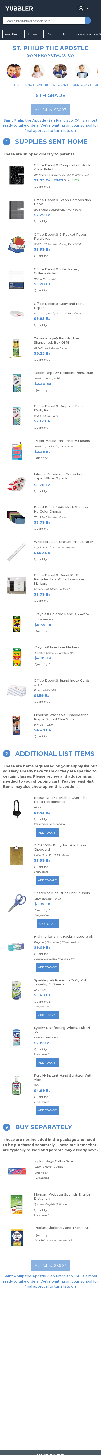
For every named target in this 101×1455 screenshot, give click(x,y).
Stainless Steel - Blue (47, 898)
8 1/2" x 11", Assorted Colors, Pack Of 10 (57, 244)
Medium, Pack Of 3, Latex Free (53, 446)
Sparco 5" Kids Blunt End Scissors (62, 893)
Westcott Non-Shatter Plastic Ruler (63, 542)
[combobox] (44, 20)
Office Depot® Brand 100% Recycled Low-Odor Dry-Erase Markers (59, 579)
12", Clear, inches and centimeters (55, 547)
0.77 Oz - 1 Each (43, 724)
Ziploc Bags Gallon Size (53, 1161)
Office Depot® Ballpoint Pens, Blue (63, 373)
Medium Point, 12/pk (47, 378)
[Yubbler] (19, 8)
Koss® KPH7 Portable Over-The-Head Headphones (61, 800)
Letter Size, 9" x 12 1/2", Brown (52, 855)
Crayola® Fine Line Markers (56, 647)
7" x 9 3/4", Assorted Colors (50, 517)
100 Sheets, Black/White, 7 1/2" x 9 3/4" (58, 209)
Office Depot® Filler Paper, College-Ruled (56, 271)
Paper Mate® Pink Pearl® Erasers (62, 441)
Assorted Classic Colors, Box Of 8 (54, 652)
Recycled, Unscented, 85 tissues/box (56, 942)
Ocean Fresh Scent (45, 1037)
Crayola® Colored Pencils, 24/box (61, 614)
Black (37, 807)
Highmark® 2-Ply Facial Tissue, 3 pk (63, 936)
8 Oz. (37, 1085)
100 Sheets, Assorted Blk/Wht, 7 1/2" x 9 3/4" (61, 175)
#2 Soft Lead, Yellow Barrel (50, 348)
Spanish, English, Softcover (51, 1204)
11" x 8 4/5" (40, 990)
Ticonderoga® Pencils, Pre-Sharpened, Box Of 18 (57, 340)
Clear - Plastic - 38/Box (48, 1166)
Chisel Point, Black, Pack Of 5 (52, 589)
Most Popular (57, 34)
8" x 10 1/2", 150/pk (45, 279)
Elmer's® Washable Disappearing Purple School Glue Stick (61, 717)
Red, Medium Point (46, 415)
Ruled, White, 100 (45, 690)
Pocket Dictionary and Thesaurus (61, 1227)
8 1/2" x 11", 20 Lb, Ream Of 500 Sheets (57, 313)
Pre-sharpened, (43, 619)
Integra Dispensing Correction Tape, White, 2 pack (58, 476)
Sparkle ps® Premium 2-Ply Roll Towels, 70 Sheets (60, 982)
